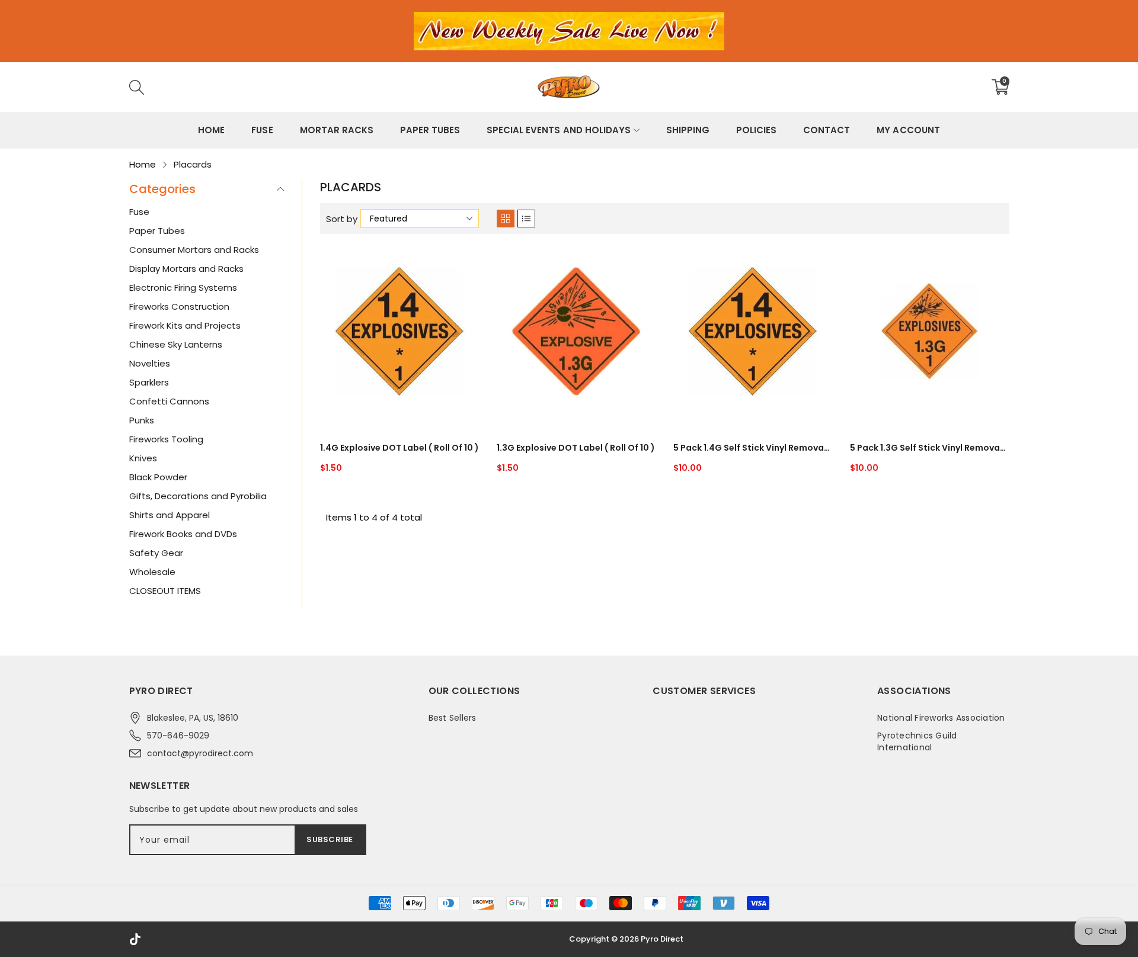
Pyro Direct (662, 939)
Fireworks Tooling (166, 439)
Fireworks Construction (179, 306)
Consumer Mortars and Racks (194, 249)
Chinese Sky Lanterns (175, 344)
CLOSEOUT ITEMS (165, 591)
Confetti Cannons (169, 401)
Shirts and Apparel (169, 515)
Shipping (687, 130)
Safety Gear (156, 553)
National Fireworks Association (941, 718)
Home (211, 130)
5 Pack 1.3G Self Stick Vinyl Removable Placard (929, 448)
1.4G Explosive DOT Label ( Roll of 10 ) (399, 448)
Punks (141, 420)
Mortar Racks (336, 130)
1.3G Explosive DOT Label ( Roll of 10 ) (576, 448)
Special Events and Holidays (559, 130)
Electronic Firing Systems (183, 287)
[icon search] (314, 87)
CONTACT (826, 130)
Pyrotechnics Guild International (917, 741)
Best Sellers (453, 718)
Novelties (149, 363)
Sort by (341, 219)
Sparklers (149, 382)
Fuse (262, 130)
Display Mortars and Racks (186, 268)
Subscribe (329, 839)
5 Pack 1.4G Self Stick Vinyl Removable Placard (752, 448)
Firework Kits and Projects (185, 325)
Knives (143, 458)
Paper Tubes (430, 130)
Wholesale (152, 572)
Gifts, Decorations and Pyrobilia (198, 496)
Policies (756, 130)
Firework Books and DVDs (183, 534)
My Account (908, 130)
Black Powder (158, 477)
